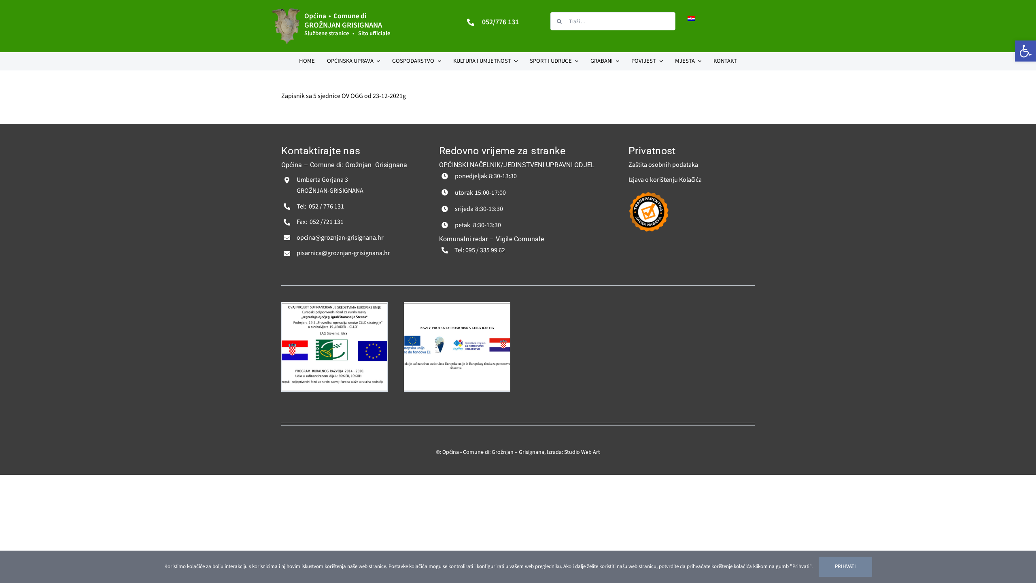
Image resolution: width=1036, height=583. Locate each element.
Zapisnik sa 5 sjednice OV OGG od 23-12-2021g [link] (343, 95)
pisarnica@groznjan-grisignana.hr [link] (343, 253)
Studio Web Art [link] (582, 452)
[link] (1025, 51)
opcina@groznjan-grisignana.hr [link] (340, 237)
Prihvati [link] (845, 566)
